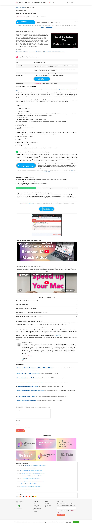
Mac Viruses (22, 7)
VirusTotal (57, 335)
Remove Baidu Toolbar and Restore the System (29, 377)
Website (30, 355)
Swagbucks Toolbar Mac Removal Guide (27, 386)
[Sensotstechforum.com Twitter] (67, 2)
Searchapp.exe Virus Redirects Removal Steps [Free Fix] (32, 481)
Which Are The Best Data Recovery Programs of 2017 (35, 465)
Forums (35, 511)
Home (17, 7)
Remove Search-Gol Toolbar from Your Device (54, 51)
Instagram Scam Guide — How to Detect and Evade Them (33, 473)
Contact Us (47, 506)
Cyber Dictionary (36, 506)
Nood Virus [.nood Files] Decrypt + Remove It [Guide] (30, 475)
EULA (42, 27)
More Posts (24, 355)
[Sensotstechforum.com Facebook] (69, 2)
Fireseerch (65, 89)
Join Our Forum (38, 83)
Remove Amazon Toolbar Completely (26, 400)
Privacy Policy (49, 27)
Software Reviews (37, 508)
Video (34, 509)
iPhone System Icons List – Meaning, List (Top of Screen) (31, 470)
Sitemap (35, 503)
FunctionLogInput (58, 89)
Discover (35, 501)
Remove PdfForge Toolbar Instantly (26, 396)
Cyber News (27, 2)
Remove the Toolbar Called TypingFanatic (28, 373)
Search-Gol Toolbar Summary (35, 51)
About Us (47, 503)
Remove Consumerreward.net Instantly (30, 488)
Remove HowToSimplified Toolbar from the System (30, 390)
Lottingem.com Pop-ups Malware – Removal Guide (30, 486)
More (46, 501)
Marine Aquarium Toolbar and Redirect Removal (29, 382)
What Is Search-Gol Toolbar (22, 51)
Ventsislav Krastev (21, 16)
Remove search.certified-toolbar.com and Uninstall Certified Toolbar (35, 367)
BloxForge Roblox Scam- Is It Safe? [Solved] (31, 478)
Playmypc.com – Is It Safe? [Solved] (29, 467)
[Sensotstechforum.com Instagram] (72, 2)
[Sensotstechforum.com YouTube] (71, 2)
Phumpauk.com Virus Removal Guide (29, 483)
